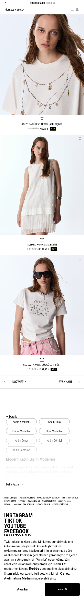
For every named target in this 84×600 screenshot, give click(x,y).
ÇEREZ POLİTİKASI (60, 504)
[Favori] (80, 18)
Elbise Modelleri (21, 431)
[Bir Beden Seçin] (42, 119)
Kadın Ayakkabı (21, 422)
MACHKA (17, 504)
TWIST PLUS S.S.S (70, 498)
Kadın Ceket (21, 440)
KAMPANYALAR (34, 501)
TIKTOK (13, 520)
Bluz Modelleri (54, 431)
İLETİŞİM (21, 501)
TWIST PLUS (28, 504)
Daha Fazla (12, 484)
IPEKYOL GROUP (43, 504)
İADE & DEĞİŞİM (10, 498)
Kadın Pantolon (21, 450)
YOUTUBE (15, 526)
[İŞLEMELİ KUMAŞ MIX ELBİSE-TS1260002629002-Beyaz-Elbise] (42, 185)
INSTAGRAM (18, 515)
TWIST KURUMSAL (27, 498)
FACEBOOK (16, 531)
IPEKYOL (8, 504)
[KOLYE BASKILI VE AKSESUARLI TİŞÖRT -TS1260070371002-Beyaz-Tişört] (42, 64)
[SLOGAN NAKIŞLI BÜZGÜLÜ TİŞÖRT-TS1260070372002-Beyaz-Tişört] (42, 305)
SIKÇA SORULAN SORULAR (48, 498)
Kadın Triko (54, 422)
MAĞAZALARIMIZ (49, 501)
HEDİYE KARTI (10, 501)
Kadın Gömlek (54, 440)
